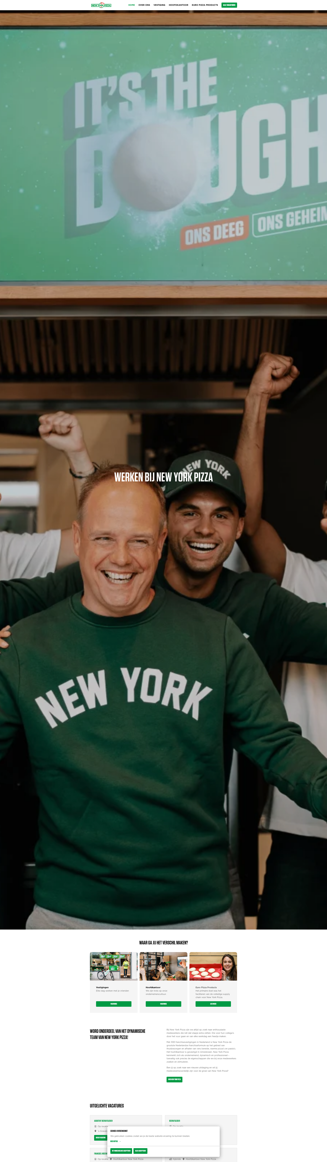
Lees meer (213, 1004)
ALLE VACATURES (229, 5)
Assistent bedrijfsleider (103, 1121)
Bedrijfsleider (174, 1121)
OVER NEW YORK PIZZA (174, 1079)
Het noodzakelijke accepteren (121, 1151)
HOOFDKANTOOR (178, 5)
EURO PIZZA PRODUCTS (205, 5)
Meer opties (114, 1141)
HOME (131, 5)
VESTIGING (159, 5)
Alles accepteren (140, 1151)
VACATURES (113, 1004)
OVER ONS (144, 5)
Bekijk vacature (101, 1138)
